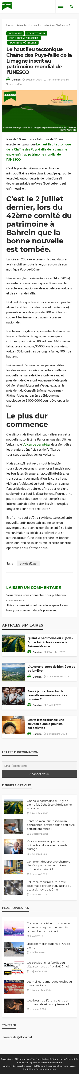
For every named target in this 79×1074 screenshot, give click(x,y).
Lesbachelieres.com (22, 1066)
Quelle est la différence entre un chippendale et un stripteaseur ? (48, 1002)
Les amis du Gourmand (57, 1066)
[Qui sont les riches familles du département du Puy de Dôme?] (14, 968)
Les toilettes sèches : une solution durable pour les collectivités (45, 724)
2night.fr (7, 1066)
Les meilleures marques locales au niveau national (49, 983)
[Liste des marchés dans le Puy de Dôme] (14, 949)
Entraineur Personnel (45, 1069)
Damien (16, 79)
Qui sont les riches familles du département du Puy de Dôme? (48, 964)
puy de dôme (16, 84)
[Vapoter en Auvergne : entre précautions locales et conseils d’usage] (13, 846)
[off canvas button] (60, 6)
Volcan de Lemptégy (37, 444)
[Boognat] (7, 6)
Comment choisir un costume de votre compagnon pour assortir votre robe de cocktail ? (48, 927)
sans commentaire (58, 79)
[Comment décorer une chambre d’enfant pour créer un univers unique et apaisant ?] (13, 867)
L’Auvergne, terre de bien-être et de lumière (51, 668)
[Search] (71, 6)
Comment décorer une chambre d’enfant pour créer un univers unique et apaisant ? (49, 865)
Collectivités (36, 33)
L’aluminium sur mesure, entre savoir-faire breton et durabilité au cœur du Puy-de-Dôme (49, 885)
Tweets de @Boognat (17, 1037)
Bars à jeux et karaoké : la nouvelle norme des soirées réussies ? (47, 695)
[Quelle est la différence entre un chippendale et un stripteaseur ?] (14, 1006)
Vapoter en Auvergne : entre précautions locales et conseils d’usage (47, 845)
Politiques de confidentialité (63, 1059)
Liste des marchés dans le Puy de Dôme (48, 945)
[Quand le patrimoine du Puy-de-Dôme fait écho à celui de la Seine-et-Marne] (13, 806)
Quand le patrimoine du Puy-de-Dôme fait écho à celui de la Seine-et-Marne (50, 642)
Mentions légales (39, 1059)
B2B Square (39, 1066)
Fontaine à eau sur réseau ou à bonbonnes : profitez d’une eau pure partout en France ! (51, 824)
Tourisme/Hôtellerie (22, 42)
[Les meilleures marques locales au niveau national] (14, 987)
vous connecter (33, 595)
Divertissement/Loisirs (24, 38)
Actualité (15, 33)
